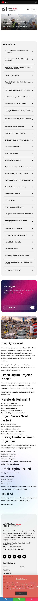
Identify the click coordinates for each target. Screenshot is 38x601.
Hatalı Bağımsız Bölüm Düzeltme (15, 103)
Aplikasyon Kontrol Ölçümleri (14, 126)
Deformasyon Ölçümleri (12, 147)
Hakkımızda (6, 567)
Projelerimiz (6, 570)
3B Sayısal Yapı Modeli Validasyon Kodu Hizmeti (17, 111)
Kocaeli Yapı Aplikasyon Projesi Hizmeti (17, 255)
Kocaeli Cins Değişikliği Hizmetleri (15, 235)
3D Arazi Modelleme (11, 153)
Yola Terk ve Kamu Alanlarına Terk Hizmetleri (16, 221)
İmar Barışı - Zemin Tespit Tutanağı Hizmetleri (16, 59)
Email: (13, 549)
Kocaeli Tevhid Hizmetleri (13, 242)
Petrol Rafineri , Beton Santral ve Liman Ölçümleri (18, 83)
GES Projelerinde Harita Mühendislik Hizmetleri (16, 51)
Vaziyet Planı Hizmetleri (12, 193)
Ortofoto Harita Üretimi (13, 160)
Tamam (21, 593)
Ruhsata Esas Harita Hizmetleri (15, 187)
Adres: (17, 543)
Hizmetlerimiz (7, 573)
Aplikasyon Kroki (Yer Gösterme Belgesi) (17, 167)
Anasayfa (5, 26)
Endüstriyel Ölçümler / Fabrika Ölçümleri (18, 140)
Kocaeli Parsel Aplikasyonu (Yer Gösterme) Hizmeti (18, 263)
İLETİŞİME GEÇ (10, 307)
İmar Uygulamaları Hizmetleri (14, 207)
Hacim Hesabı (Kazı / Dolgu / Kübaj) (16, 173)
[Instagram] (31, 599)
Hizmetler (11, 26)
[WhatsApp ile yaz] (19, 599)
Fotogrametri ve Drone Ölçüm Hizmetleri (18, 214)
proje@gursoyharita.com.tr (15, 549)
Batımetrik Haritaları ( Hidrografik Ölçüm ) (18, 119)
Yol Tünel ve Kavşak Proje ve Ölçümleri (17, 97)
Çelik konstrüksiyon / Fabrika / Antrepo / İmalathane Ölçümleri (18, 68)
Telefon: (12, 547)
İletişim (22, 567)
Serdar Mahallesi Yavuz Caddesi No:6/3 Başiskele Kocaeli (17, 544)
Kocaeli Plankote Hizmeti (13, 270)
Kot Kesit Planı (10, 200)
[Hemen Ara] (6, 599)
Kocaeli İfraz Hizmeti (11, 249)
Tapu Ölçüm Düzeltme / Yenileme (15, 133)
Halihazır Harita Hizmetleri (13, 228)
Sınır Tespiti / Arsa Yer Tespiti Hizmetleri (18, 180)
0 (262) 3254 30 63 (14, 547)
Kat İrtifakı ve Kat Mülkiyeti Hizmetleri (17, 90)
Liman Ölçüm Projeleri (12, 75)
